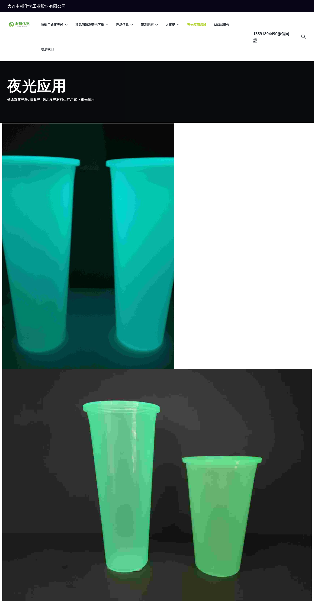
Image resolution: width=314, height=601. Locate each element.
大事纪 (170, 24)
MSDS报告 (221, 24)
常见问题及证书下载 (89, 24)
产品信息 (122, 24)
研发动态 (147, 24)
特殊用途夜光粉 (52, 24)
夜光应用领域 (196, 24)
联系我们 (47, 49)
